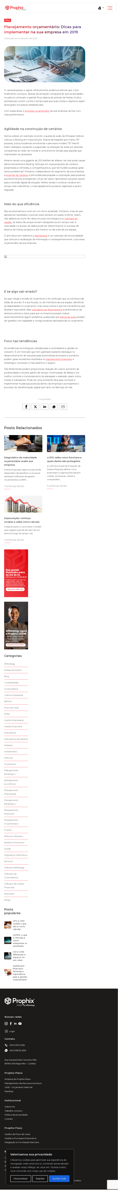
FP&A (7, 714)
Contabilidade (11, 682)
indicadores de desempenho (47, 309)
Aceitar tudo (59, 1178)
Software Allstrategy (14, 867)
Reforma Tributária (13, 836)
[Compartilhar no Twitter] (35, 407)
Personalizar (21, 1178)
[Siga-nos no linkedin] (15, 1023)
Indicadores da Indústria (16, 739)
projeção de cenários (17, 175)
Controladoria (11, 689)
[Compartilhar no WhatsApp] (54, 407)
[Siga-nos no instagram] (6, 1023)
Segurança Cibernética (15, 855)
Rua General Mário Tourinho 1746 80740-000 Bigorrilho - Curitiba (20, 1062)
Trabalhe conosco (13, 1111)
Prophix (8, 830)
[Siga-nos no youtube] (19, 1023)
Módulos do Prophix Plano (18, 1079)
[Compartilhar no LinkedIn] (44, 407)
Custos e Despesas (13, 695)
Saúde (7, 849)
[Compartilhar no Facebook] (26, 407)
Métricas (8, 758)
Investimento (10, 751)
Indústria (8, 745)
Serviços (8, 861)
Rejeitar (40, 1178)
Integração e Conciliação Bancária (22, 1142)
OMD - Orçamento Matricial (18, 1087)
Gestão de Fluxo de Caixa (17, 1134)
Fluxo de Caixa (11, 707)
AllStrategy (9, 664)
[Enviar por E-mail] (63, 407)
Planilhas (9, 1091)
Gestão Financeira (13, 726)
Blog (7, 20)
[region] (40, 1167)
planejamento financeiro (59, 359)
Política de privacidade (16, 1115)
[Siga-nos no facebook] (10, 1023)
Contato (9, 1119)
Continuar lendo (14, 486)
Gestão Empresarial (14, 720)
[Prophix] (51, 8)
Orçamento (10, 764)
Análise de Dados (12, 670)
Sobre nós (10, 1106)
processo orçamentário (37, 111)
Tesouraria (9, 893)
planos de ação (68, 317)
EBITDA (8, 701)
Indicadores (10, 732)
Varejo (7, 900)
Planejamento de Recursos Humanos (23, 1083)
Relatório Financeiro (14, 842)
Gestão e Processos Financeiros (20, 1138)
